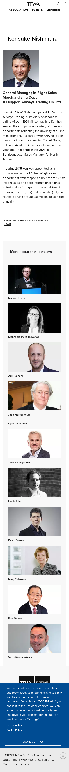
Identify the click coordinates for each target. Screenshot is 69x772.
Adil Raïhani (15, 376)
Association (18, 10)
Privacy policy (14, 725)
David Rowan (16, 540)
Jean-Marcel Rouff (19, 415)
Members (53, 10)
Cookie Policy (14, 730)
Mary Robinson (17, 579)
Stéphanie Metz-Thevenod (23, 337)
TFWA (33, 4)
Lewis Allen (15, 501)
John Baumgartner (19, 462)
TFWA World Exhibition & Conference (27, 220)
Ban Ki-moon (15, 618)
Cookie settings (33, 741)
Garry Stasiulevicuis (20, 657)
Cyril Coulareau (17, 423)
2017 (8, 224)
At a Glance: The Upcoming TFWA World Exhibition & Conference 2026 (28, 759)
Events (37, 10)
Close (63, 755)
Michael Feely (16, 298)
